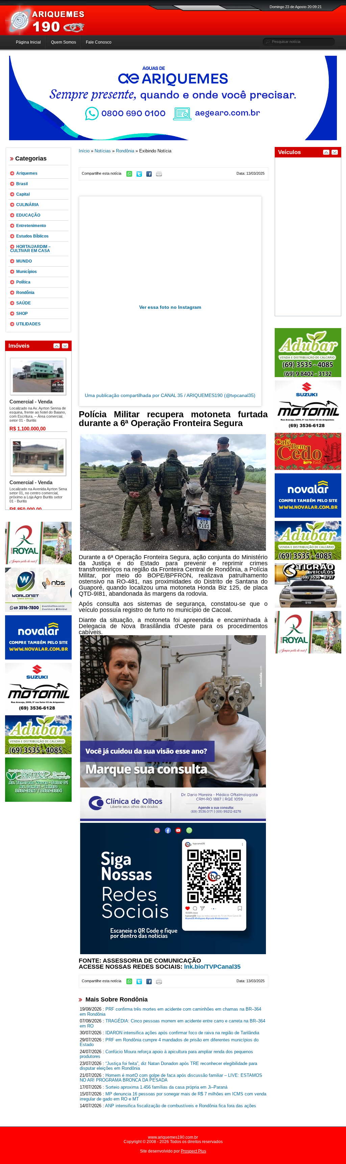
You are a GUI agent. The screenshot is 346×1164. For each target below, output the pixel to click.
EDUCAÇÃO (28, 215)
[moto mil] (308, 428)
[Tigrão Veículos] (308, 606)
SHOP (22, 313)
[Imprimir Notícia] (160, 175)
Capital (23, 194)
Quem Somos (63, 42)
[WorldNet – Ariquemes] (38, 610)
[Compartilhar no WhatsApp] (130, 175)
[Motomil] (38, 710)
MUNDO (24, 261)
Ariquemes (27, 173)
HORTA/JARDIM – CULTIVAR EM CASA (30, 248)
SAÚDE (23, 303)
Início (84, 150)
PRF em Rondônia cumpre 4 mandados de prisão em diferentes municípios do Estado (169, 1042)
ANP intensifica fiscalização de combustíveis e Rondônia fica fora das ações (180, 1105)
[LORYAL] (38, 563)
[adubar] (38, 752)
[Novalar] (38, 658)
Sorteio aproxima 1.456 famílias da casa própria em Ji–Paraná (166, 1087)
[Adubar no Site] (308, 558)
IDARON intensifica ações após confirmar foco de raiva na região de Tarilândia (182, 1032)
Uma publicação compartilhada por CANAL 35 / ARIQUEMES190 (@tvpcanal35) (170, 395)
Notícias (103, 150)
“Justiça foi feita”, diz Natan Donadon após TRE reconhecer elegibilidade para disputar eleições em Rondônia (168, 1066)
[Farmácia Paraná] (38, 800)
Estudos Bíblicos (32, 236)
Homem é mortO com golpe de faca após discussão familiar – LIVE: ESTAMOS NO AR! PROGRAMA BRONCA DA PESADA (171, 1078)
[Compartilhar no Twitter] (141, 175)
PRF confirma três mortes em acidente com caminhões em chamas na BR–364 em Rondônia (170, 1012)
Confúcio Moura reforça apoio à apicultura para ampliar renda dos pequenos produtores (166, 1054)
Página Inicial (28, 42)
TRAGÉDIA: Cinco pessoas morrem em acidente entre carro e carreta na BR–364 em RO (172, 1023)
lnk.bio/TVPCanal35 (212, 966)
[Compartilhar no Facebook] (150, 175)
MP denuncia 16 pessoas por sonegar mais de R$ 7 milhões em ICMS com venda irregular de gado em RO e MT (173, 1096)
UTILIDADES (28, 324)
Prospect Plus (193, 1151)
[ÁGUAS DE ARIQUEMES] (173, 139)
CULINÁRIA (27, 204)
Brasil (22, 183)
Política (23, 282)
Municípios (26, 271)
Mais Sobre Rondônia (116, 999)
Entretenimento (31, 225)
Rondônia (25, 292)
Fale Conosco (99, 42)
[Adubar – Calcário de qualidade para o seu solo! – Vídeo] (308, 375)
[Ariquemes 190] (45, 33)
